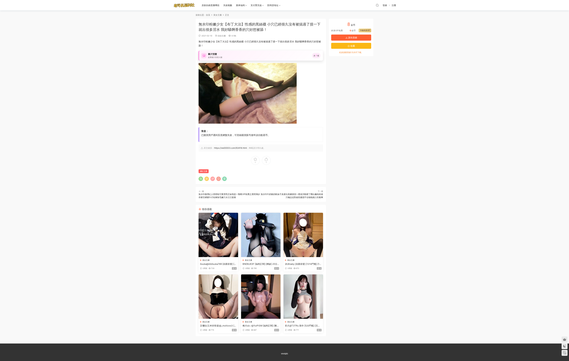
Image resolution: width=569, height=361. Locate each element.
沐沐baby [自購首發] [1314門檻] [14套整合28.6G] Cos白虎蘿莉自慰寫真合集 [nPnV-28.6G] (303, 264)
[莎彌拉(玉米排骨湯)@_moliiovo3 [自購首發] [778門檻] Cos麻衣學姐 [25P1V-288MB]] (218, 296)
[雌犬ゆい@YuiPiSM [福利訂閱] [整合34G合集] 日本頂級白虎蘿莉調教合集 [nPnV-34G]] (261, 296)
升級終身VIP (365, 30)
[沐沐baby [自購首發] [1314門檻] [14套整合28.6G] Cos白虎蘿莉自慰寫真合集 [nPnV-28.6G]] (303, 235)
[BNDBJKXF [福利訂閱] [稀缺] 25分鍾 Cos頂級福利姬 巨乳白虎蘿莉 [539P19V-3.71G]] (261, 235)
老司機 (184, 5)
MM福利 (284, 354)
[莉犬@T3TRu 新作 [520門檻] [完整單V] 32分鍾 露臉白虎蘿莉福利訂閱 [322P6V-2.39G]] (303, 296)
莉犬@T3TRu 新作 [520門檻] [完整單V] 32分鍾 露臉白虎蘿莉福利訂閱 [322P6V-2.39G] (302, 325)
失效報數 (227, 5)
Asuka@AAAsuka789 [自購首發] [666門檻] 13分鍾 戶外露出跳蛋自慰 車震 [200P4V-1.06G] (217, 264)
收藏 (352, 45)
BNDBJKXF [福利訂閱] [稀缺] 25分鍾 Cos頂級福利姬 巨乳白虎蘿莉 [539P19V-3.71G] (261, 264)
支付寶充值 (256, 5)
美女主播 (222, 36)
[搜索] (377, 5)
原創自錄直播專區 (210, 5)
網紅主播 (203, 171)
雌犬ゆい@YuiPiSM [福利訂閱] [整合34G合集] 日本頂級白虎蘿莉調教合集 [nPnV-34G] (261, 325)
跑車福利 (240, 5)
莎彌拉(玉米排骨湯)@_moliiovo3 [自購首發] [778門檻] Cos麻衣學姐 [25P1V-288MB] (218, 325)
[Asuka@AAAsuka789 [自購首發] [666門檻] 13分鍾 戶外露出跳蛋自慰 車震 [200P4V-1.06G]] (218, 235)
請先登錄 (352, 37)
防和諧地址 (272, 5)
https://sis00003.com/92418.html (230, 148)
